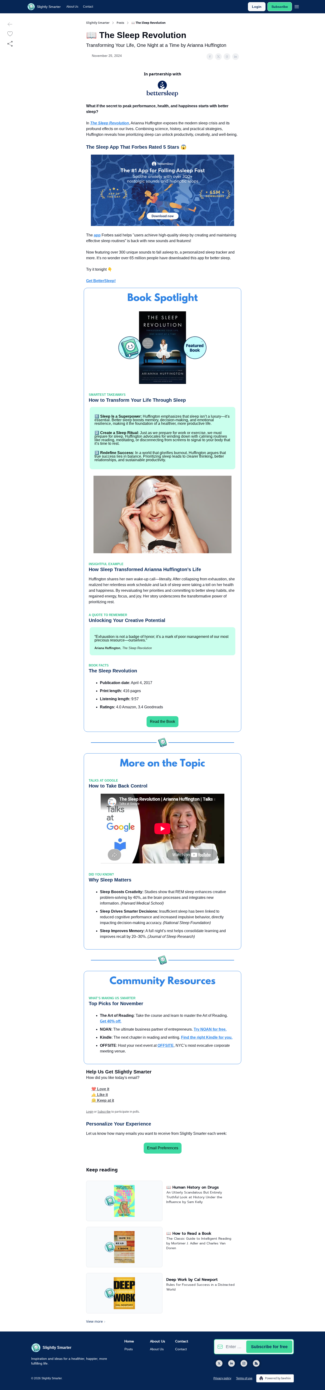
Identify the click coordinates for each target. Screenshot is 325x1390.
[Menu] (297, 6)
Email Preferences (162, 1148)
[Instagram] (244, 1363)
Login (256, 7)
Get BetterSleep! (101, 281)
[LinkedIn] (231, 1363)
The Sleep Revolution (109, 123)
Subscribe (279, 7)
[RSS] (256, 1363)
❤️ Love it (100, 1089)
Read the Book (162, 721)
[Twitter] (219, 1363)
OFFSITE (166, 1045)
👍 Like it (99, 1095)
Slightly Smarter (97, 23)
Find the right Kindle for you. (206, 1037)
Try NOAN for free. (210, 1029)
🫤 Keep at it (102, 1100)
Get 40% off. (110, 1021)
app (97, 235)
